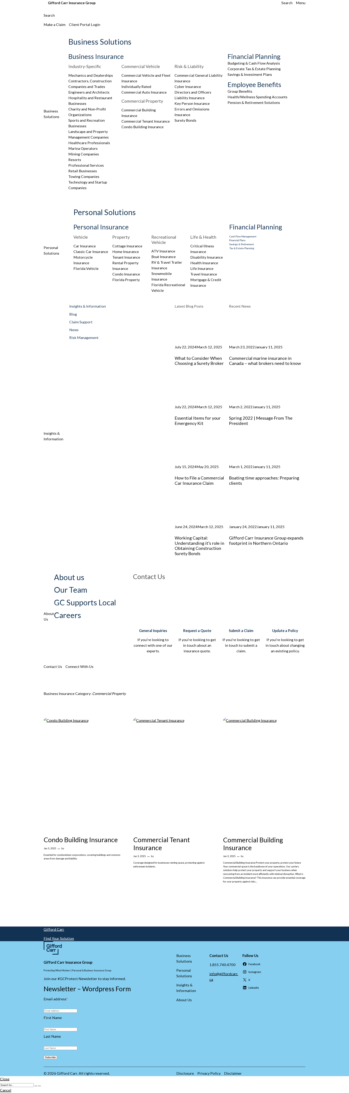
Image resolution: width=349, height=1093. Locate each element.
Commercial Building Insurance (253, 844)
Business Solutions (99, 41)
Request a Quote (197, 630)
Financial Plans (237, 240)
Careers (67, 615)
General (145, 630)
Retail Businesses (82, 171)
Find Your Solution (59, 938)
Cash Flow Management (242, 236)
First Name (53, 1017)
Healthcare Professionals (89, 143)
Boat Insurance (163, 256)
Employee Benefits (254, 84)
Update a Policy (285, 630)
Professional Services (86, 165)
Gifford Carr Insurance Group (72, 3)
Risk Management (84, 337)
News (74, 330)
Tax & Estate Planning (241, 248)
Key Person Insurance (192, 103)
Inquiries (159, 630)
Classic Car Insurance (90, 251)
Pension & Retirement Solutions (254, 102)
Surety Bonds (185, 120)
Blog (73, 314)
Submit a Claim (241, 630)
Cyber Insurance (187, 86)
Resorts (74, 159)
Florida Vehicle (86, 268)
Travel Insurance (203, 274)
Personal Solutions (104, 212)
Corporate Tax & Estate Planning (254, 69)
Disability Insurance (206, 257)
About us (69, 577)
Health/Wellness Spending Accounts (257, 97)
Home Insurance (125, 251)
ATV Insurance (163, 251)
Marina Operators (83, 148)
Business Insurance (96, 56)
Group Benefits (240, 91)
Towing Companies (83, 176)
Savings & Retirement (241, 244)
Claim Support (81, 322)
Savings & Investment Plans (250, 74)
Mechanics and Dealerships (90, 75)
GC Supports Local (85, 602)
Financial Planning (254, 56)
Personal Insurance (101, 227)
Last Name (52, 1036)
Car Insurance (84, 246)
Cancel (5, 1090)
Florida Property (126, 279)
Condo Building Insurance (142, 127)
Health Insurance (204, 263)
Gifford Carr (54, 929)
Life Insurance (201, 268)
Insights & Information (87, 306)
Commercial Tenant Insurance (145, 121)
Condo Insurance (126, 274)
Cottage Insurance (127, 246)
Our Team (70, 589)
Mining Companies (83, 154)
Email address (56, 999)
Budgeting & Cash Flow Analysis (254, 63)
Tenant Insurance (126, 257)
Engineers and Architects (88, 92)
